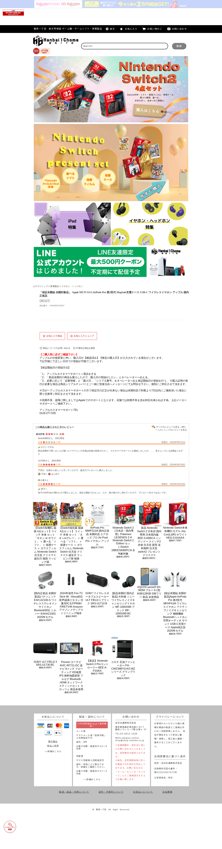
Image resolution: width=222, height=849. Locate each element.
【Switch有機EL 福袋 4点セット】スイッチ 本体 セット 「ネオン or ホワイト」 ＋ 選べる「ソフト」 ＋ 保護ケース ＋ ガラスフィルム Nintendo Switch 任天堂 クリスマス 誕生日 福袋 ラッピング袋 (45, 544)
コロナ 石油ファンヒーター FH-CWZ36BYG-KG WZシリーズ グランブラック (123, 669)
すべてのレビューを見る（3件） (171, 427)
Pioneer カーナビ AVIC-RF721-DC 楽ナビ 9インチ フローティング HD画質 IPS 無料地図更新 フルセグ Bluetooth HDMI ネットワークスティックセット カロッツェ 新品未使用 (71, 676)
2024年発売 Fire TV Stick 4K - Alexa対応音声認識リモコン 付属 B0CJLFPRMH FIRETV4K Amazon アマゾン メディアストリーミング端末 (71, 603)
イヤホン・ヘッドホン (72, 286)
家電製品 (54, 286)
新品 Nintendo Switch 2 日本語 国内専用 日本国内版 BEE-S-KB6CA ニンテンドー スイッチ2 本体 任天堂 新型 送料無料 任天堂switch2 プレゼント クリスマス (149, 541)
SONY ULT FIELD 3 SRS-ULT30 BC (45, 663)
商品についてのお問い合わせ (56, 348)
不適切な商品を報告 (85, 348)
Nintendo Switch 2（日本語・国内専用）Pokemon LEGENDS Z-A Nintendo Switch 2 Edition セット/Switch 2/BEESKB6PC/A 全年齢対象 (123, 540)
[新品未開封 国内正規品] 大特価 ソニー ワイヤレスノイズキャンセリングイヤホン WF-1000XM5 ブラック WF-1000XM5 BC (123, 603)
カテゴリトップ (40, 286)
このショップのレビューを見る (172, 430)
